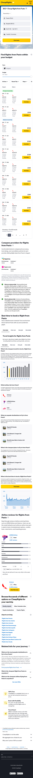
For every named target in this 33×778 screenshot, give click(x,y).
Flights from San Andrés (8, 620)
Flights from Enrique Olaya (9, 637)
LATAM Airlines (13, 535)
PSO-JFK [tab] (20, 330)
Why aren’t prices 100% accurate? (12, 740)
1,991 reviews (13, 540)
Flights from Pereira (7, 618)
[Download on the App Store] (19, 773)
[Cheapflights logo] (6, 2)
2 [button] (12, 235)
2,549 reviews (13, 587)
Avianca (11, 582)
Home (8, 747)
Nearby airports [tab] (7, 606)
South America (15, 747)
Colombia (22, 747)
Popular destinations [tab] (8, 610)
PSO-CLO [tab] (13, 330)
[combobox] (7, 13)
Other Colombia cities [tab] (20, 606)
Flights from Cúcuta (7, 641)
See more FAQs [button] (16, 682)
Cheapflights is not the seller (11, 734)
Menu (30, 1)
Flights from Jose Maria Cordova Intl (11, 639)
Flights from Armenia (7, 623)
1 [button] (9, 235)
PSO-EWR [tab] (28, 330)
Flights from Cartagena (8, 630)
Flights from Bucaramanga (9, 625)
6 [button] (23, 235)
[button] (26, 9)
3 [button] (16, 235)
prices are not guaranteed (8, 729)
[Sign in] (27, 3)
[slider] (31, 77)
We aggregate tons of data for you (12, 737)
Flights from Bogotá (7, 632)
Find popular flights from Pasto (10, 667)
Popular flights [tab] (21, 610)
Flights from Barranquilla (8, 627)
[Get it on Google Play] (12, 773)
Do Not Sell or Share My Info (16, 765)
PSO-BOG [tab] (5, 330)
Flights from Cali (6, 634)
